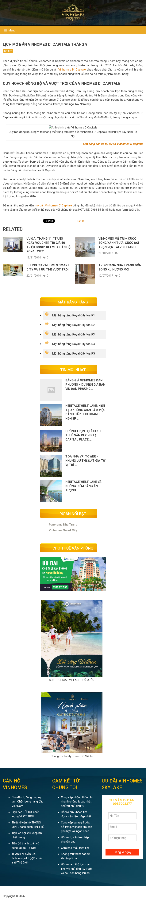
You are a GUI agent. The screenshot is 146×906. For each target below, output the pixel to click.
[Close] (138, 61)
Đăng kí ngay (104, 164)
